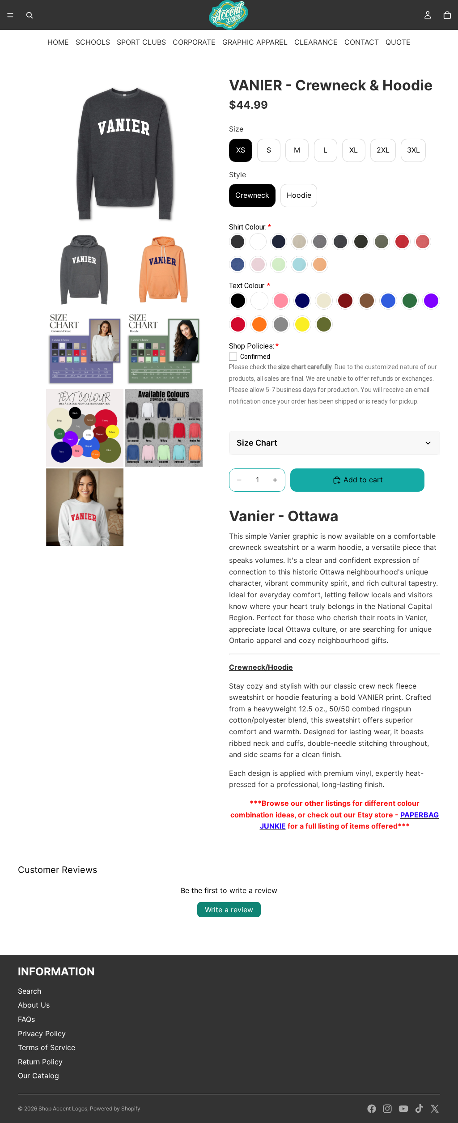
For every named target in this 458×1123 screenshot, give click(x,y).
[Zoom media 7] (164, 428)
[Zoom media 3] (164, 269)
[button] (334, 443)
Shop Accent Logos (62, 1108)
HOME (58, 42)
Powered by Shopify (115, 1108)
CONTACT (361, 42)
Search (29, 991)
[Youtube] (403, 1108)
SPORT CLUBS (141, 42)
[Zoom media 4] (84, 348)
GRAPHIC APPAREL (255, 42)
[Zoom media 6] (84, 428)
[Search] (29, 15)
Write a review (229, 909)
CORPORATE (194, 42)
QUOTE (398, 42)
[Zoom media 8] (84, 507)
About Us (34, 1004)
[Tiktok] (419, 1108)
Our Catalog (38, 1075)
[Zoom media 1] (124, 151)
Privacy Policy (42, 1033)
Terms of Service (46, 1047)
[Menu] (10, 15)
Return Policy (40, 1061)
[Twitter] (434, 1108)
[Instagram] (387, 1108)
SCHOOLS (93, 42)
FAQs (26, 1019)
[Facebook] (371, 1108)
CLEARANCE (316, 42)
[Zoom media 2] (84, 269)
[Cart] (447, 15)
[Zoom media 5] (164, 348)
